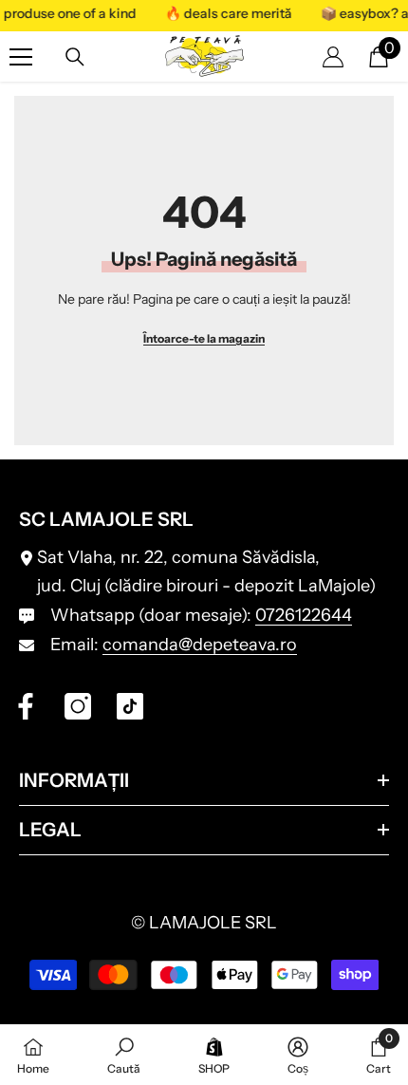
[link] (123, 1054)
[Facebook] (26, 706)
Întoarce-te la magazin (204, 338)
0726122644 (303, 615)
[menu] (20, 57)
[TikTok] (130, 706)
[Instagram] (78, 706)
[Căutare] (75, 57)
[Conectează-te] (333, 57)
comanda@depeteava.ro (199, 644)
